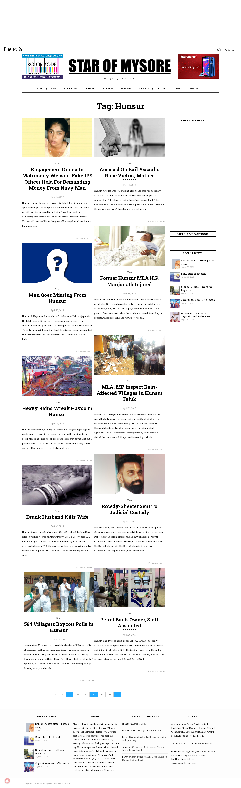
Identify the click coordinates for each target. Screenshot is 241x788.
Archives (144, 88)
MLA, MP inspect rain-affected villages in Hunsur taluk (129, 393)
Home (40, 88)
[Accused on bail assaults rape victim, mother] (129, 156)
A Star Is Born (139, 723)
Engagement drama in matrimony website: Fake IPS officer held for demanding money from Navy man (57, 178)
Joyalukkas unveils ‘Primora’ (198, 299)
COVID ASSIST (71, 88)
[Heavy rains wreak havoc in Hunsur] (57, 395)
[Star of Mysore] (112, 70)
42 (125, 694)
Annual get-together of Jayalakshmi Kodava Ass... (196, 314)
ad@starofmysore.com (194, 755)
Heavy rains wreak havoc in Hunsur (57, 411)
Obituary (126, 88)
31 (102, 694)
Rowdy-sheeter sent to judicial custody (129, 509)
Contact (195, 88)
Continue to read (83, 238)
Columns (108, 88)
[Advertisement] (98, 23)
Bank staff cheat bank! (194, 273)
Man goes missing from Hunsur (57, 298)
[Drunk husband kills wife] (57, 503)
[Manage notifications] (7, 780)
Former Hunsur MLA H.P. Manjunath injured (129, 281)
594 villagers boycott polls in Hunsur (59, 627)
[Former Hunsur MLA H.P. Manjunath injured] (129, 265)
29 (86, 694)
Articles (91, 88)
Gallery (161, 88)
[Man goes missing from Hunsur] (57, 281)
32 (110, 694)
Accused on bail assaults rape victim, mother (129, 172)
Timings (177, 88)
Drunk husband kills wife (57, 517)
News (53, 88)
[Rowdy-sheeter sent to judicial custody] (129, 493)
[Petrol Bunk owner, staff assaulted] (129, 606)
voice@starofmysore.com (183, 763)
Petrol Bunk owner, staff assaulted (129, 622)
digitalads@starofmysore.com (200, 751)
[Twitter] (9, 50)
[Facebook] (4, 50)
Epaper (230, 50)
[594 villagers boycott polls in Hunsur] (59, 611)
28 (78, 694)
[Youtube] (20, 50)
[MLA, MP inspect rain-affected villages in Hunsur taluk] (129, 373)
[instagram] (15, 50)
